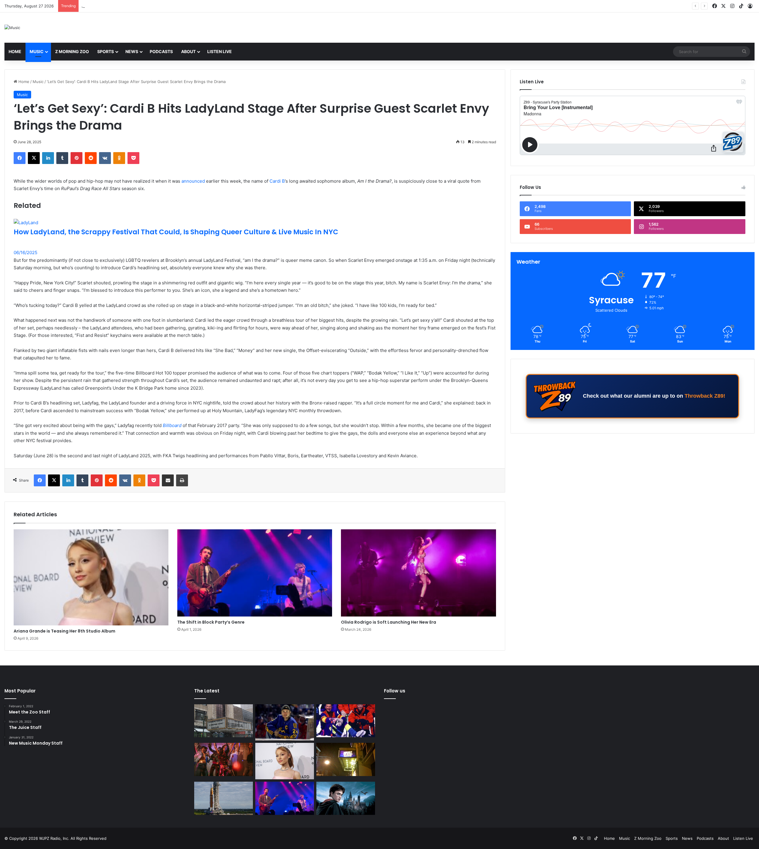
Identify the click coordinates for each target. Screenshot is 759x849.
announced (193, 181)
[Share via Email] (168, 480)
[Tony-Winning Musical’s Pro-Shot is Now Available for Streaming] (345, 759)
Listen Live (219, 51)
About (188, 51)
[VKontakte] (105, 158)
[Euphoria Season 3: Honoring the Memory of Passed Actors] (223, 759)
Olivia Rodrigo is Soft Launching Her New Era (388, 622)
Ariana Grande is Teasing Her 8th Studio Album (64, 631)
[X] (34, 158)
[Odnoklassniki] (119, 158)
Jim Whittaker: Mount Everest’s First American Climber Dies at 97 (142, 6)
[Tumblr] (62, 158)
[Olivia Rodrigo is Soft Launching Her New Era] (418, 573)
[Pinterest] (76, 158)
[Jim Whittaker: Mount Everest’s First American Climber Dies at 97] (345, 721)
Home (15, 51)
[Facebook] (19, 158)
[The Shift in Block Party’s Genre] (254, 573)
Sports (105, 51)
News (131, 51)
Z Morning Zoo (72, 51)
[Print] (182, 480)
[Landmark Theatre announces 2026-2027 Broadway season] (223, 721)
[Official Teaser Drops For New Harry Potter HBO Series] (345, 798)
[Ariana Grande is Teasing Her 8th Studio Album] (91, 577)
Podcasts (161, 51)
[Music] (12, 27)
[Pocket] (133, 158)
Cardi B (277, 181)
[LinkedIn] (48, 158)
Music (37, 51)
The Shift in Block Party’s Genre (211, 622)
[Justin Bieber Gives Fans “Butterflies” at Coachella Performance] (284, 722)
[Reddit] (91, 158)
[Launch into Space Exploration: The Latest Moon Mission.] (223, 798)
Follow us (394, 691)
